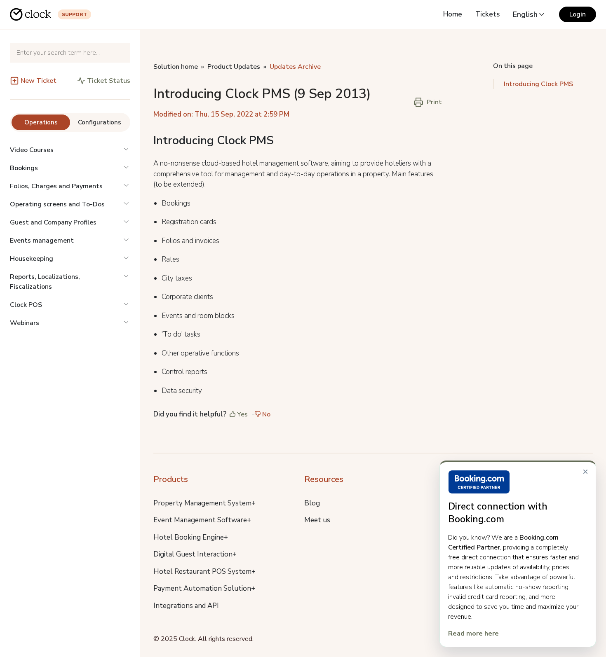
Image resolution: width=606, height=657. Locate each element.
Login (577, 14)
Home (452, 14)
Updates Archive (295, 66)
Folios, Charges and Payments (56, 186)
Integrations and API (186, 605)
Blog (312, 503)
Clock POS (26, 304)
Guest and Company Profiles (53, 222)
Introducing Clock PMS (538, 84)
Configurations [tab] (99, 122)
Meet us (317, 520)
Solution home (175, 66)
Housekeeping (31, 258)
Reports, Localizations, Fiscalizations (45, 281)
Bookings (24, 168)
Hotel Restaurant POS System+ (204, 571)
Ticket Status (108, 80)
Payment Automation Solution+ (204, 588)
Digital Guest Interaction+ (195, 554)
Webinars (24, 322)
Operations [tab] (41, 122)
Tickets (487, 14)
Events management (42, 240)
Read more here (473, 633)
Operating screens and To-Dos (57, 204)
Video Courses (32, 149)
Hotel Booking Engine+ (190, 537)
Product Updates (233, 66)
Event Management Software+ (202, 520)
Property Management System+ (204, 503)
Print (434, 102)
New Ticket (38, 80)
